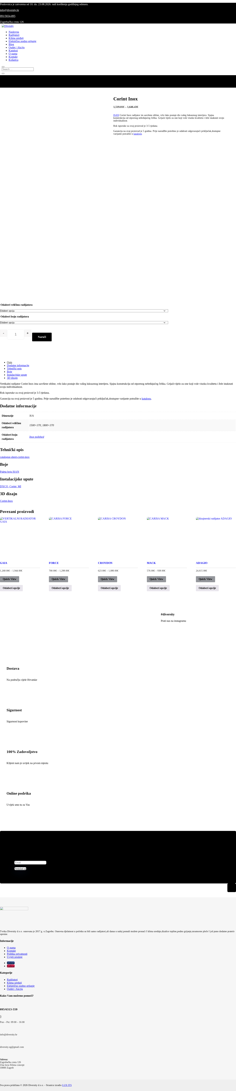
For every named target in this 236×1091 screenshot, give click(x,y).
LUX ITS (67, 1085)
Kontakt (13, 56)
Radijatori (14, 35)
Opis (9, 362)
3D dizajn (12, 377)
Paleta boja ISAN (9, 471)
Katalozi (13, 50)
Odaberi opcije (11, 588)
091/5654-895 (7, 16)
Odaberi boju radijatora (15, 316)
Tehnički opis (14, 368)
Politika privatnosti (17, 953)
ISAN (116, 115)
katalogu (138, 134)
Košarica (13, 59)
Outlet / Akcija (17, 47)
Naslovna (14, 31)
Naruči (42, 336)
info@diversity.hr (9, 10)
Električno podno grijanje (22, 41)
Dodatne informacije (18, 365)
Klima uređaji (16, 38)
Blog (11, 44)
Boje (9, 371)
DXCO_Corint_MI (10, 486)
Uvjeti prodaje (14, 957)
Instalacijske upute (17, 374)
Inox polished (36, 436)
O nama (13, 53)
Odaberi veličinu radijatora (16, 304)
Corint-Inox (6, 500)
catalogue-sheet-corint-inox (15, 457)
